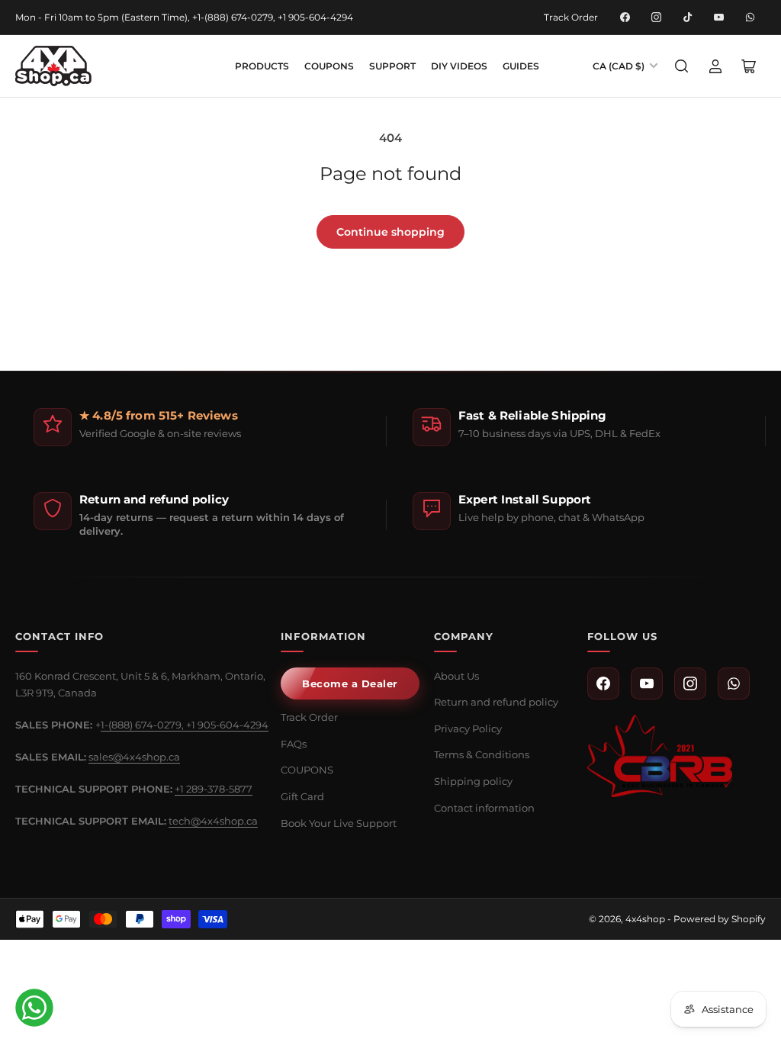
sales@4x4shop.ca (134, 757)
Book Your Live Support (339, 823)
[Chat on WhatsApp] (34, 1008)
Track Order (571, 17)
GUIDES (521, 66)
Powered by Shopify (719, 919)
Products (262, 66)
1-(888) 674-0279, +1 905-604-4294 (184, 725)
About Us (456, 676)
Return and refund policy (496, 702)
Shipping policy (473, 781)
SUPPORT (392, 66)
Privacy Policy (468, 728)
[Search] (682, 66)
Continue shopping (390, 232)
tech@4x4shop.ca (213, 821)
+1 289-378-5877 (213, 789)
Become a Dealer (350, 683)
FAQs (294, 744)
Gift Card (302, 796)
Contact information (484, 808)
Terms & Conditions (481, 754)
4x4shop (645, 919)
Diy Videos (459, 66)
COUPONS (329, 66)
